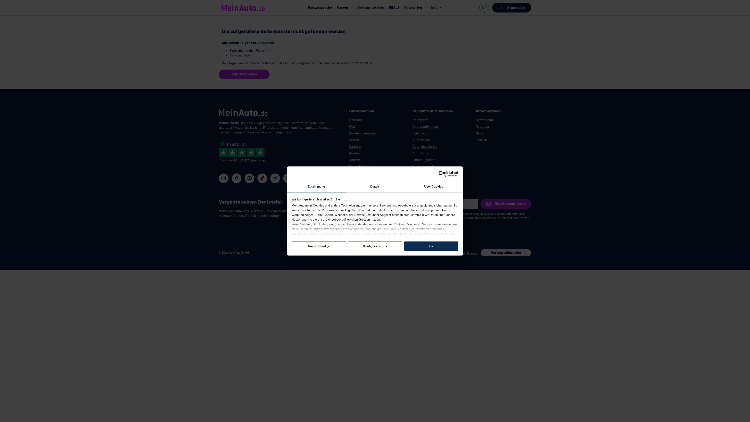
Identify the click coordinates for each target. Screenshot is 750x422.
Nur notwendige (319, 246)
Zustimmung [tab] (316, 186)
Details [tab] (375, 186)
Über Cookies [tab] (433, 186)
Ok (431, 246)
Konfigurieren (372, 246)
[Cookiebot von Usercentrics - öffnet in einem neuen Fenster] (441, 174)
